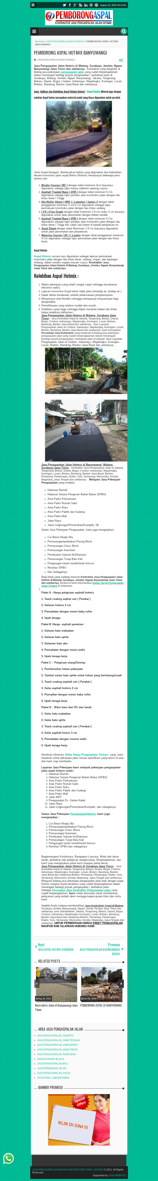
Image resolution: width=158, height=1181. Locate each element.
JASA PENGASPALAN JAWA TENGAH (58, 1040)
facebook (69, 5)
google (75, 5)
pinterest (96, 5)
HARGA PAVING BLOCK (50, 1059)
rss (80, 5)
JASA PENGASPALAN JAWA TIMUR (57, 1049)
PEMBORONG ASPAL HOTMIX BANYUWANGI (70, 52)
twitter (64, 5)
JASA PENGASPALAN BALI (52, 1063)
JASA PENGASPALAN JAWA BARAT (57, 1044)
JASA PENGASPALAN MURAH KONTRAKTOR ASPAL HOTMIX (67, 1169)
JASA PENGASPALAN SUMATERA (56, 1054)
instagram (91, 5)
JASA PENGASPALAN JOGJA (53, 1073)
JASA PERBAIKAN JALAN (51, 1068)
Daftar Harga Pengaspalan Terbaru (87, 754)
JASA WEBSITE (117, 1175)
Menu (33, 5)
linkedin (85, 5)
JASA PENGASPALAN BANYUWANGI (56, 59)
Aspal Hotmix (93, 91)
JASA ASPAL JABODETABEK (53, 1077)
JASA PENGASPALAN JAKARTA (55, 1035)
